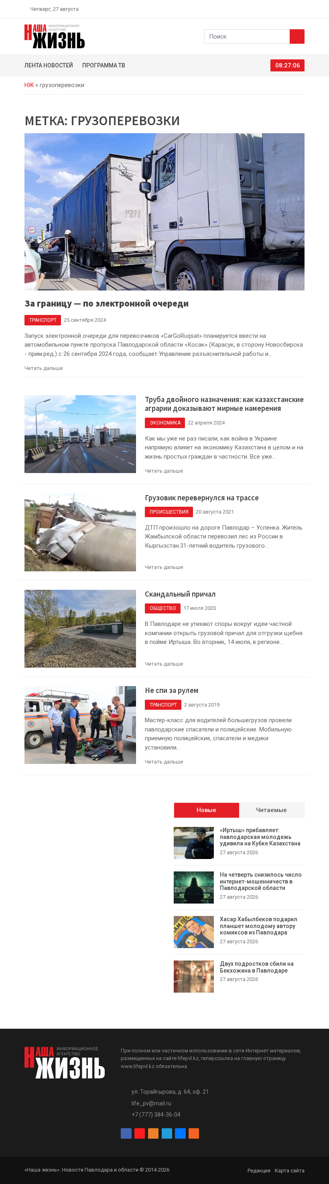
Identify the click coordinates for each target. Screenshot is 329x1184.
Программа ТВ (103, 65)
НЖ (29, 85)
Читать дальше (43, 368)
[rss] (301, 8)
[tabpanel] (239, 910)
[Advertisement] (89, 852)
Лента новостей (48, 65)
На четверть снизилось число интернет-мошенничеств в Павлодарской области (261, 881)
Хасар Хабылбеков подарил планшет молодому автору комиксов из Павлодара (258, 926)
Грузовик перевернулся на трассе (202, 497)
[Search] (297, 36)
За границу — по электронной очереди (106, 303)
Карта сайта (290, 1171)
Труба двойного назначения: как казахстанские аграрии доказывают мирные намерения (224, 404)
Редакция (259, 1171)
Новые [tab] (206, 810)
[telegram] (283, 8)
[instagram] (264, 8)
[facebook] (255, 8)
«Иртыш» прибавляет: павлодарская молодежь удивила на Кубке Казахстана (260, 837)
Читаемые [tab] (271, 810)
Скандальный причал (180, 594)
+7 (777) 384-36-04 (156, 1114)
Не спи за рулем (172, 690)
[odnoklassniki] (273, 8)
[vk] (292, 8)
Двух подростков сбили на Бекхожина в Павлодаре (257, 967)
